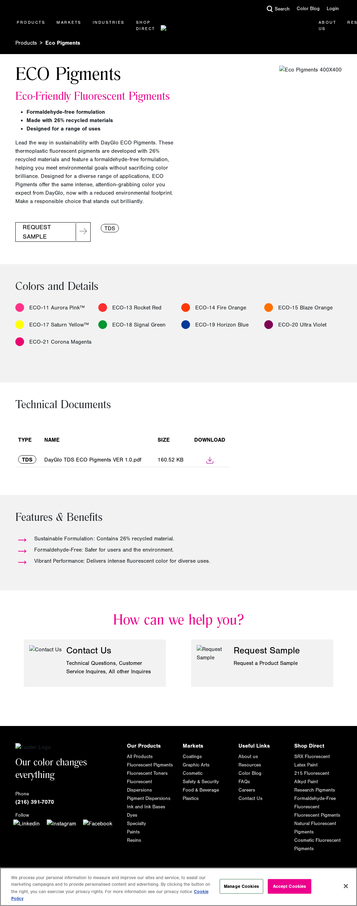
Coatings (192, 756)
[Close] (346, 886)
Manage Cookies (241, 886)
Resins (134, 840)
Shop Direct (145, 25)
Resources (249, 765)
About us (248, 756)
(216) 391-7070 (34, 802)
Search (282, 9)
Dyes (132, 815)
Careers (246, 790)
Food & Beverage (201, 790)
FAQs (244, 782)
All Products (140, 756)
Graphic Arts (196, 765)
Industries (109, 22)
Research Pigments (314, 790)
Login (333, 9)
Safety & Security (201, 782)
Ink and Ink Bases (146, 807)
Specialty (136, 823)
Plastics (191, 798)
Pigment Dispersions (148, 798)
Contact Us (250, 798)
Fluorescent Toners (147, 773)
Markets (69, 22)
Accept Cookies (289, 886)
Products (31, 22)
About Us (327, 25)
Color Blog (308, 9)
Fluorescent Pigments (150, 765)
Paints (133, 832)
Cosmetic (193, 773)
